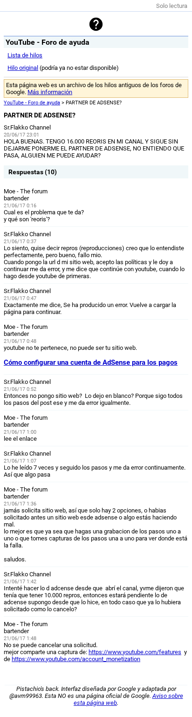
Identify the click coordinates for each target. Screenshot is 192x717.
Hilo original (22, 67)
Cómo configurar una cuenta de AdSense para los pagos (91, 362)
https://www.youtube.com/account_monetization (76, 659)
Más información (49, 92)
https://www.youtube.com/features (135, 652)
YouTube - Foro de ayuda (32, 103)
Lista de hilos (24, 55)
